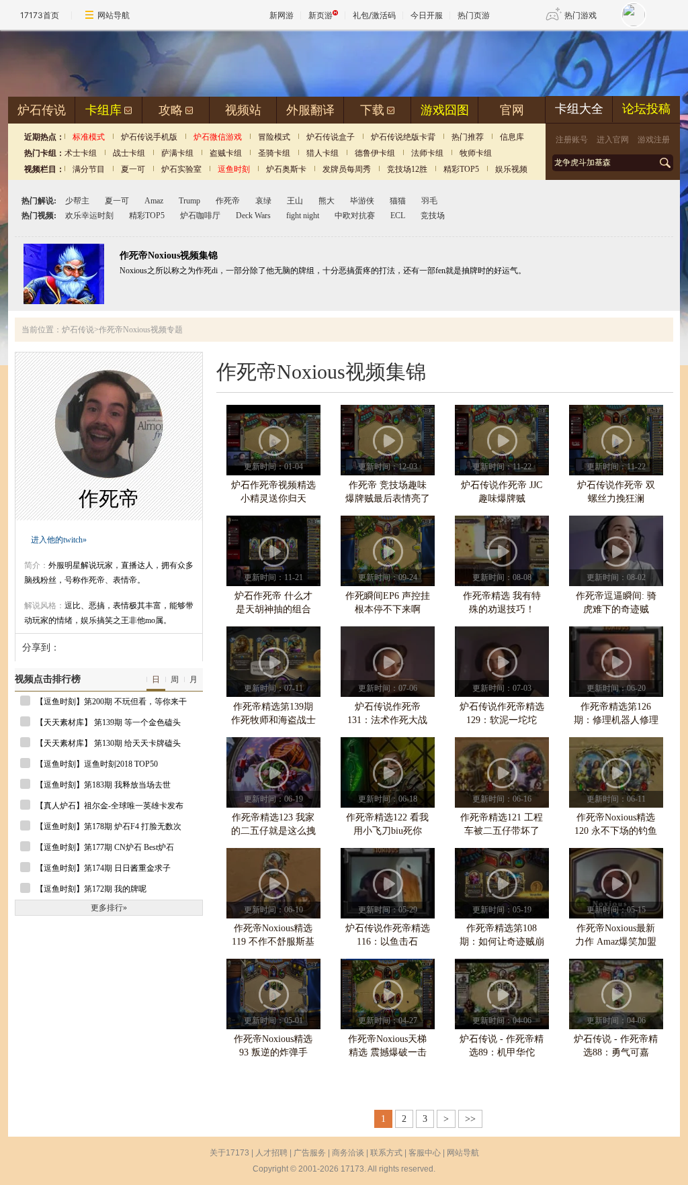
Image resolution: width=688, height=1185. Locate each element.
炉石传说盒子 (330, 137)
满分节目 (89, 169)
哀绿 (263, 200)
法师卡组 (427, 153)
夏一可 (133, 169)
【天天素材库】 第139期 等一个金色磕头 (108, 722)
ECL (397, 215)
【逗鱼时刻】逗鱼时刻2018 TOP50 (97, 764)
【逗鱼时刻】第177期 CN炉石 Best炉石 (105, 847)
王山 (295, 200)
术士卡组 (80, 153)
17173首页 (39, 15)
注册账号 (572, 139)
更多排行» (109, 907)
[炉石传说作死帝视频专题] (64, 301)
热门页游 (474, 15)
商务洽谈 (348, 1152)
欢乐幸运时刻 (89, 215)
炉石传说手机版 (149, 137)
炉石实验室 (181, 169)
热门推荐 (468, 137)
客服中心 (424, 1152)
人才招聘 (271, 1152)
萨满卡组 (177, 153)
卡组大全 (579, 108)
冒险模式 (274, 137)
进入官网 (613, 139)
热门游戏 (580, 15)
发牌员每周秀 (346, 169)
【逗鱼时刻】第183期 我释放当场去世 (103, 785)
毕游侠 (362, 200)
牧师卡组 (476, 153)
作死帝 (228, 200)
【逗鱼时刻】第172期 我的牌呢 (91, 889)
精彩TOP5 (461, 169)
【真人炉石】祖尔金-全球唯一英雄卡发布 (109, 805)
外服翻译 (310, 110)
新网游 (281, 15)
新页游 (320, 15)
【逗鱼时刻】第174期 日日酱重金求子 (103, 868)
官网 (512, 110)
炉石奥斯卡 (286, 169)
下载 (372, 110)
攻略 (171, 110)
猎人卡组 (322, 153)
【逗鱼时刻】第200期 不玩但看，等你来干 (111, 701)
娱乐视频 (511, 169)
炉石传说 (41, 110)
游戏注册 (654, 139)
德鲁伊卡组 (375, 153)
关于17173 (229, 1152)
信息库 (512, 137)
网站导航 (113, 15)
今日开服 (427, 15)
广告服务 (310, 1152)
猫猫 (398, 200)
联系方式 (386, 1152)
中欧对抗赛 (355, 215)
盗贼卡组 (226, 153)
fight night (302, 215)
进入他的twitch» (59, 539)
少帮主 (77, 200)
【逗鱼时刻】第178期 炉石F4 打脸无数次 (108, 826)
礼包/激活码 (374, 15)
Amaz (153, 200)
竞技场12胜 (407, 169)
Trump (189, 200)
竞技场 (433, 215)
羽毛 (429, 200)
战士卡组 (129, 153)
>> (470, 1119)
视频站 (243, 110)
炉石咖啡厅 (200, 215)
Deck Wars (253, 215)
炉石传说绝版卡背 (403, 137)
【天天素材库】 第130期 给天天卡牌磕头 (108, 743)
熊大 (326, 200)
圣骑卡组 (274, 153)
